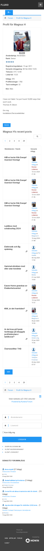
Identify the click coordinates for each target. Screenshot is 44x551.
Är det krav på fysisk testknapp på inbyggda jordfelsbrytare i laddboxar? (14, 333)
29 (24, 141)
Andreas (6, 513)
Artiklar (12, 538)
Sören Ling (35, 338)
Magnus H (35, 236)
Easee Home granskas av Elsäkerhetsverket (15, 286)
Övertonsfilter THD (12, 349)
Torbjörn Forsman (8, 485)
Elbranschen (6, 471)
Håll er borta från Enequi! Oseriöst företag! (15, 158)
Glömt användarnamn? (14, 449)
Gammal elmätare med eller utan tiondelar (14, 267)
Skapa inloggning (12, 446)
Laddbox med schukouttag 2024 (12, 227)
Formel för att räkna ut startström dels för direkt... (21, 491)
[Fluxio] (4, 4)
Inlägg (6, 125)
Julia (5, 474)
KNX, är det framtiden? (14, 308)
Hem (6, 538)
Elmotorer (13, 471)
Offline (22, 53)
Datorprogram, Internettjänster (22, 510)
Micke (34, 275)
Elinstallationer (15, 482)
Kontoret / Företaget (8, 510)
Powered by (16, 402)
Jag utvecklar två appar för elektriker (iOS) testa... (21, 505)
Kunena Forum (26, 402)
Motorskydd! (9, 469)
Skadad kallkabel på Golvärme (15, 480)
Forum (19, 538)
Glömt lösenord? (12, 452)
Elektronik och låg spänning (12, 247)
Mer (8, 372)
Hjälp (7, 543)
